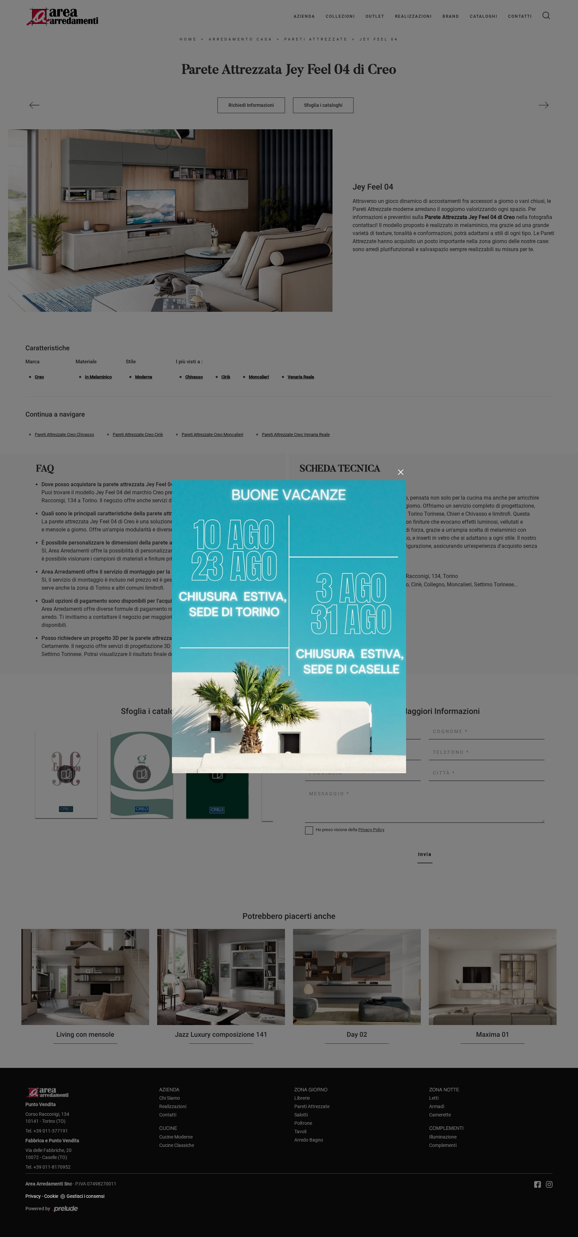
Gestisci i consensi (85, 1196)
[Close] (400, 472)
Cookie (51, 1196)
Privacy (33, 1196)
